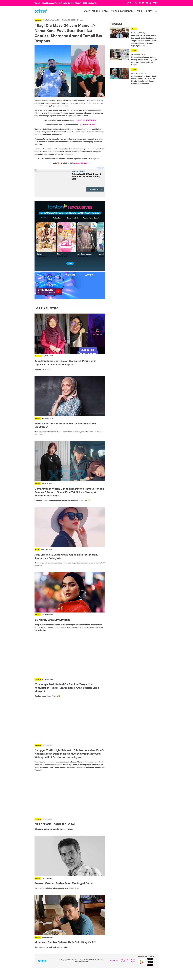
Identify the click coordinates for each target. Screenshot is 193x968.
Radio (139, 11)
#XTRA (105, 11)
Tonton (115, 11)
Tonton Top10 (57, 218)
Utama (87, 11)
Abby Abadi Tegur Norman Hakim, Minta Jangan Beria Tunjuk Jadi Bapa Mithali (74, 3)
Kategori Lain (126, 11)
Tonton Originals (73, 218)
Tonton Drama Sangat (91, 218)
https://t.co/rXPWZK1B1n (86, 120)
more (70, 263)
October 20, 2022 (89, 125)
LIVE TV (149, 11)
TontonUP (44, 218)
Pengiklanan (114, 960)
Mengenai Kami (124, 960)
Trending (96, 11)
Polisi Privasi (133, 960)
